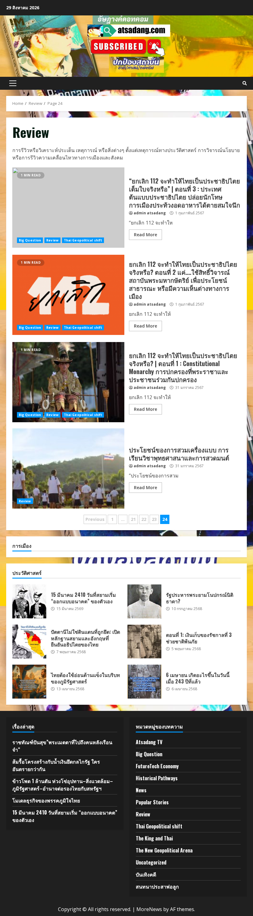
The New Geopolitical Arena (164, 850)
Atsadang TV (149, 742)
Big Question (30, 240)
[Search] (245, 83)
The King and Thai (154, 838)
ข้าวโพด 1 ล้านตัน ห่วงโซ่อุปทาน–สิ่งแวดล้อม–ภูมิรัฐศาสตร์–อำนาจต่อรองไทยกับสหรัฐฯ (62, 784)
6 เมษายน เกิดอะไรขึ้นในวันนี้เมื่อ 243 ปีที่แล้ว (144, 682)
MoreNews (149, 909)
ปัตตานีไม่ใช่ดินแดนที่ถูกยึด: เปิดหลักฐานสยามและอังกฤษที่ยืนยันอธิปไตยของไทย (29, 641)
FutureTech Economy (157, 766)
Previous (95, 519)
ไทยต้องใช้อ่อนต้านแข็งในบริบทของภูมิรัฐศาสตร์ (29, 682)
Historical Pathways (157, 778)
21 (133, 519)
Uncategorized (151, 862)
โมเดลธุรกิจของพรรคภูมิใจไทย (46, 800)
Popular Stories (152, 802)
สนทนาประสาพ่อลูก (157, 886)
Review (52, 240)
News (141, 790)
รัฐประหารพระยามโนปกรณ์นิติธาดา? (144, 601)
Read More (145, 234)
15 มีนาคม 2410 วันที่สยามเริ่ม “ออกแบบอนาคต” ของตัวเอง (29, 601)
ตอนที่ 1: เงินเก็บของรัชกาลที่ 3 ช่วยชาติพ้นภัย (144, 641)
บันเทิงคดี (146, 874)
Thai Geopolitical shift (83, 240)
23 (154, 519)
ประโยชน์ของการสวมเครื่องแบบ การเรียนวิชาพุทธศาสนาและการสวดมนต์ (68, 468)
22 (143, 519)
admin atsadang (150, 213)
